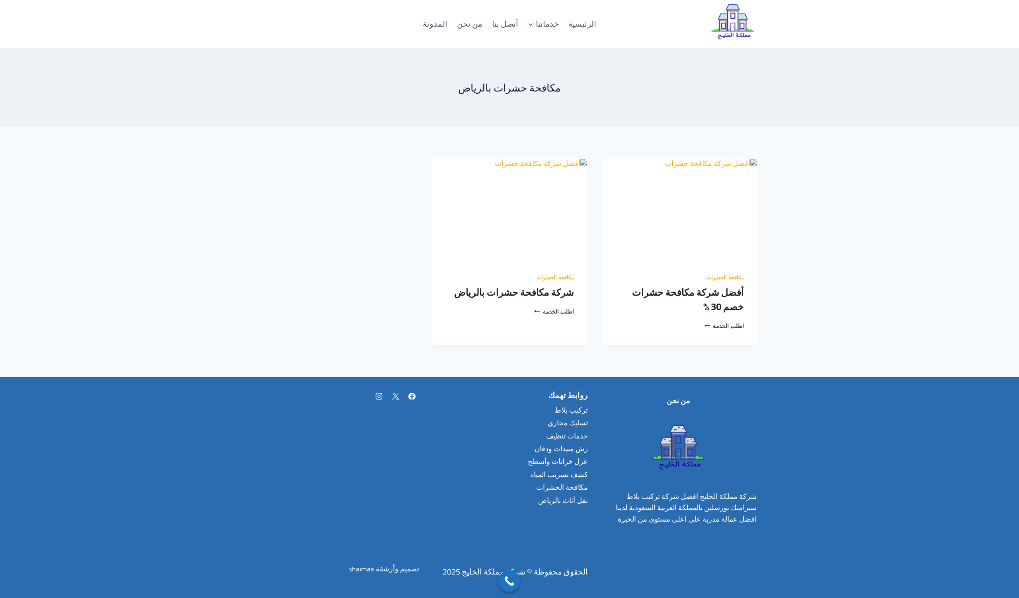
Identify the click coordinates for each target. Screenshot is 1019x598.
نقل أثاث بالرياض (563, 501)
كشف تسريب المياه (559, 475)
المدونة (435, 23)
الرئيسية (582, 23)
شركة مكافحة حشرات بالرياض (514, 292)
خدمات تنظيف (567, 437)
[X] (395, 396)
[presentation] (680, 210)
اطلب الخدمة (724, 327)
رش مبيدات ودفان (561, 450)
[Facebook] (412, 396)
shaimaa (361, 570)
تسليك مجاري (568, 424)
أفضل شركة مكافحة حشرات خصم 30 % (688, 299)
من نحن (469, 23)
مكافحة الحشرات (725, 278)
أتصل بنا (505, 23)
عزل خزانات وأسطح (558, 462)
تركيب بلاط (571, 411)
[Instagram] (379, 396)
